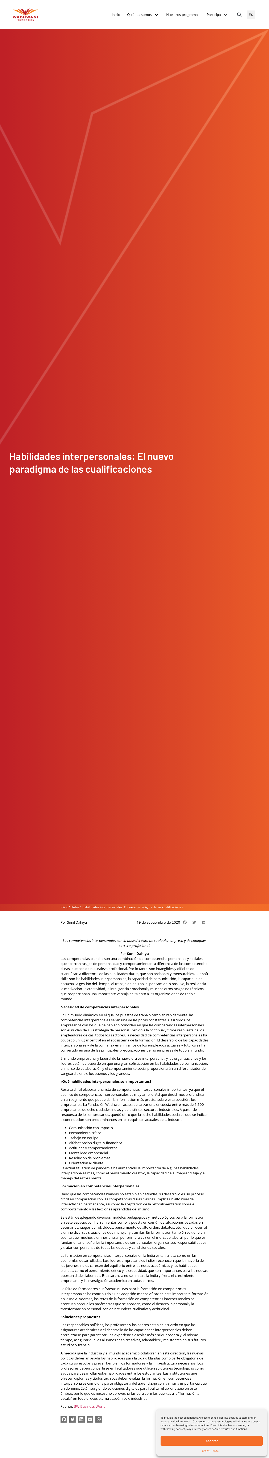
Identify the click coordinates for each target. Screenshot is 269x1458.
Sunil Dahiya (77, 922)
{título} (206, 1450)
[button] (239, 15)
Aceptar (212, 1441)
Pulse (75, 907)
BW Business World (89, 1406)
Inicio (64, 907)
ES (251, 15)
